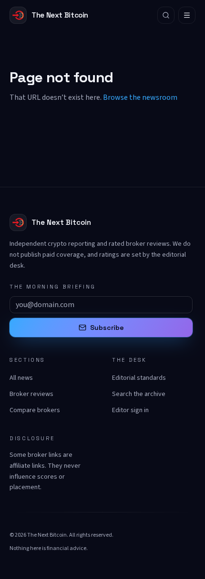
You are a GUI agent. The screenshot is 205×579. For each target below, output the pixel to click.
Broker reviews (31, 394)
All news (21, 378)
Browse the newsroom (140, 97)
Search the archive (138, 394)
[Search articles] (165, 15)
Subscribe (107, 327)
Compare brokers (35, 410)
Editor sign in (130, 410)
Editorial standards (139, 378)
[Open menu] (186, 15)
